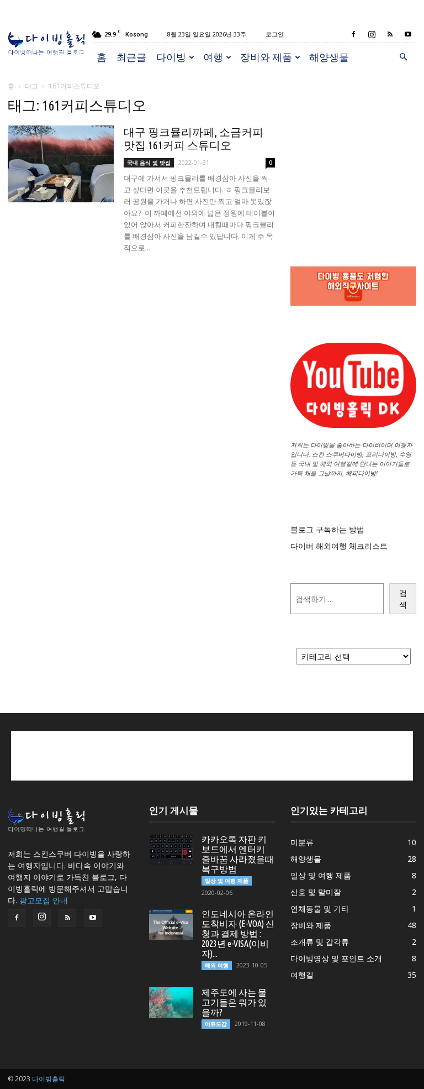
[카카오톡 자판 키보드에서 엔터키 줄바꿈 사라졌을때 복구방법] (171, 849)
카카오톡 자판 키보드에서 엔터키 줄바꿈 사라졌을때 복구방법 (238, 854)
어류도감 (216, 1024)
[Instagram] (371, 34)
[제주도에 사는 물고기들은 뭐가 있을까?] (171, 1002)
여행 (213, 56)
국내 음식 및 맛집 (149, 162)
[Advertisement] (353, 152)
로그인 (275, 34)
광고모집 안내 (43, 900)
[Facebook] (353, 34)
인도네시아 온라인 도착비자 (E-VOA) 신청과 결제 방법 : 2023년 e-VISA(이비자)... (238, 934)
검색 (403, 599)
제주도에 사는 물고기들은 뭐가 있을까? (234, 1002)
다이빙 (171, 56)
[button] (403, 57)
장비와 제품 (266, 56)
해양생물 (329, 56)
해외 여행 (217, 965)
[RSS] (389, 34)
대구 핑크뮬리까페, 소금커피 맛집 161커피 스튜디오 (193, 138)
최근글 (131, 56)
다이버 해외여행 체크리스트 (339, 546)
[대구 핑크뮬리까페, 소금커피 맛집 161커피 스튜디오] (61, 163)
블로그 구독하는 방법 (327, 529)
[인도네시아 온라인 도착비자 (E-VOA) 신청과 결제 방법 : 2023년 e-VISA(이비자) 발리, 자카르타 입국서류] (171, 924)
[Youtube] (408, 34)
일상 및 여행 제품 (226, 880)
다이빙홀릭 (48, 1078)
